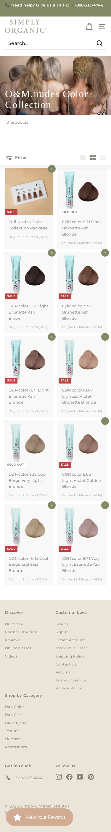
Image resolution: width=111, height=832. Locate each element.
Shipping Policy (70, 656)
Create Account (70, 640)
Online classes (18, 648)
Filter (20, 157)
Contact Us (66, 664)
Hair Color (14, 706)
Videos (11, 656)
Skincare (13, 739)
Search (62, 624)
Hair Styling (16, 723)
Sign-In (62, 632)
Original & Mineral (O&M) (29, 237)
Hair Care (13, 714)
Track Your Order (71, 648)
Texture (12, 731)
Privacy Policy (69, 688)
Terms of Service (71, 680)
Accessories (16, 747)
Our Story (14, 624)
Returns (63, 672)
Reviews (12, 640)
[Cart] (89, 26)
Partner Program (21, 632)
